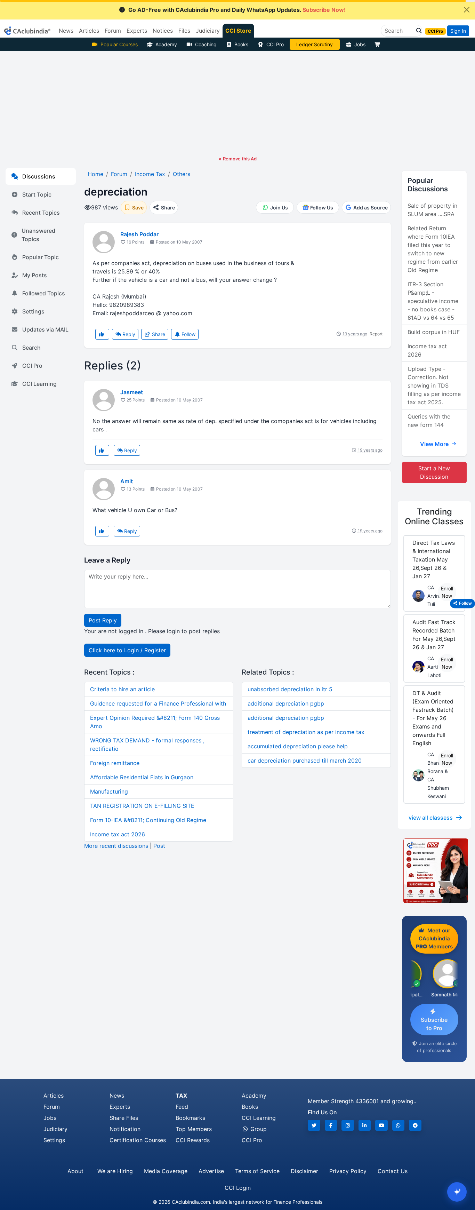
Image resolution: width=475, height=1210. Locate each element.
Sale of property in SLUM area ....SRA (432, 209)
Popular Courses (119, 44)
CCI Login (238, 1187)
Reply (128, 334)
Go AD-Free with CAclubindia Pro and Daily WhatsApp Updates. (237, 9)
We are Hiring (115, 1171)
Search (31, 347)
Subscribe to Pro (434, 1024)
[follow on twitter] (314, 1125)
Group (258, 1128)
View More (435, 443)
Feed (182, 1106)
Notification (125, 1128)
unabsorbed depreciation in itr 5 (290, 689)
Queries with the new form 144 (429, 420)
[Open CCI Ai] (457, 1192)
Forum (51, 1106)
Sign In (458, 31)
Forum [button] (113, 30)
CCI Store (238, 30)
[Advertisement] (237, 103)
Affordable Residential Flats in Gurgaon (141, 777)
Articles (53, 1095)
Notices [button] (163, 30)
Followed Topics (43, 293)
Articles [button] (89, 30)
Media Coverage (165, 1171)
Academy (166, 44)
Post (159, 845)
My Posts (34, 275)
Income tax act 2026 (117, 834)
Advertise (211, 1171)
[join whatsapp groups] (398, 1125)
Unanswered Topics (38, 234)
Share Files (124, 1117)
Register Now (314, 44)
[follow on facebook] (331, 1125)
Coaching (206, 44)
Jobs (359, 44)
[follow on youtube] (381, 1125)
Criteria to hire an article (122, 689)
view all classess (431, 817)
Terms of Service (257, 1171)
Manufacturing (109, 791)
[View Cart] (379, 44)
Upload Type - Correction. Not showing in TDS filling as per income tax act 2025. (434, 385)
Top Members (194, 1128)
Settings (33, 311)
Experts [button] (137, 30)
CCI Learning (39, 383)
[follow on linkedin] (365, 1125)
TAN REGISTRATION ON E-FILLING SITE (142, 805)
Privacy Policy (348, 1171)
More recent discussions (116, 845)
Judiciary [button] (208, 30)
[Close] (466, 9)
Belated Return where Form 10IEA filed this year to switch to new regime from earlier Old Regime (433, 249)
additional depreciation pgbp (286, 703)
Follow (187, 334)
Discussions (38, 176)
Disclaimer (304, 1171)
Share (158, 334)
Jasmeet (131, 392)
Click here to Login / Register (127, 650)
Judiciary (55, 1128)
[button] (416, 30)
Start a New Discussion (434, 472)
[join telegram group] (415, 1125)
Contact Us (393, 1171)
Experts (120, 1106)
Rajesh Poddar (139, 234)
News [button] (66, 30)
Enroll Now (447, 592)
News (117, 1095)
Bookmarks (190, 1117)
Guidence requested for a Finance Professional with (158, 703)
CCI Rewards (193, 1140)
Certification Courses (138, 1140)
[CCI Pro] (434, 871)
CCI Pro (275, 44)
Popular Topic (40, 257)
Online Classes (434, 517)
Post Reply (103, 620)
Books (241, 44)
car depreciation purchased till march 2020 (305, 760)
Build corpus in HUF (434, 331)
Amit (126, 481)
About (75, 1171)
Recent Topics (41, 212)
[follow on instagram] (347, 1125)
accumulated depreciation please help (298, 746)
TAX (181, 1095)
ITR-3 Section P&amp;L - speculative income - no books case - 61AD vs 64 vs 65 (433, 301)
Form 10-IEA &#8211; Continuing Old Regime (148, 820)
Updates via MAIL (45, 329)
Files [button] (184, 30)
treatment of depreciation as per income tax (306, 732)
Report (376, 333)
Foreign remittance (114, 762)
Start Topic (36, 194)
